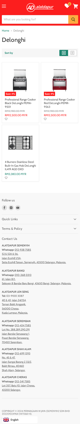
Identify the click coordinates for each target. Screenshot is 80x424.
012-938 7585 (23, 249)
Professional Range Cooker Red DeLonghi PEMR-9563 (59, 103)
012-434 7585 (23, 325)
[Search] (73, 19)
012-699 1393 (22, 353)
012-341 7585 (22, 381)
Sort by (9, 52)
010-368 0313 (23, 275)
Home (5, 30)
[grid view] (63, 53)
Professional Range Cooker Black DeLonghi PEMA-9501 (20, 103)
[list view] (72, 53)
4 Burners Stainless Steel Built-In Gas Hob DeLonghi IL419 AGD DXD (20, 165)
